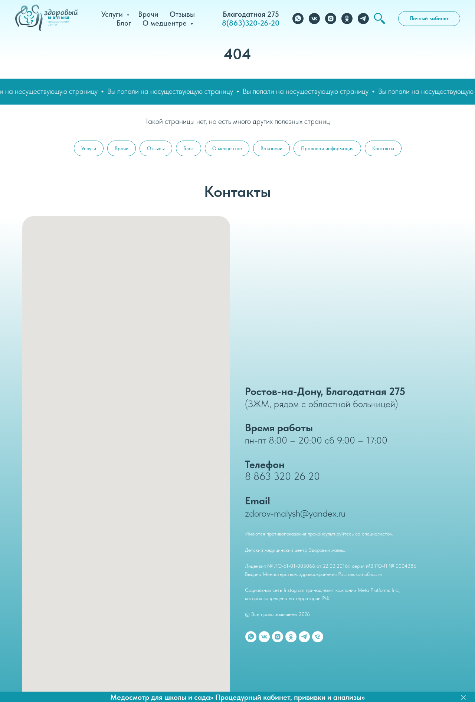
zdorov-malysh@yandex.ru (295, 513)
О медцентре (165, 23)
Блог (124, 23)
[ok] (347, 18)
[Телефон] (317, 636)
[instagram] (330, 18)
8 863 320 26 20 (282, 476)
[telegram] (363, 18)
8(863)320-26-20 (250, 23)
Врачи (148, 14)
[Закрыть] (463, 697)
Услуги (113, 14)
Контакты (383, 148)
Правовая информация (327, 148)
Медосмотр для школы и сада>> (161, 697)
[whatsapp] (298, 18)
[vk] (314, 18)
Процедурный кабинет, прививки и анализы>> (290, 697)
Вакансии (271, 148)
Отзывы (182, 14)
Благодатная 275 (251, 14)
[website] (379, 18)
